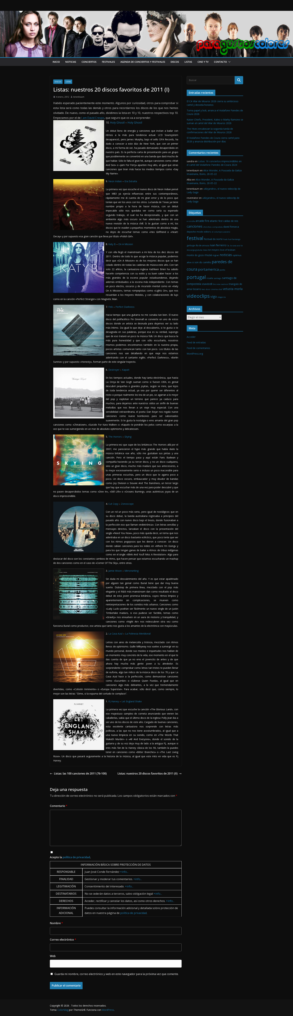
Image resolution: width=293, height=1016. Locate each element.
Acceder (191, 336)
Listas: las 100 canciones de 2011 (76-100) (80, 773)
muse (208, 255)
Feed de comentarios (198, 348)
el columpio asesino (221, 231)
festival (195, 238)
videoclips (198, 296)
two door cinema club (212, 289)
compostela (217, 227)
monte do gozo (195, 255)
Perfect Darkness (124, 306)
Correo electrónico (63, 939)
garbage (191, 245)
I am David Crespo (92, 118)
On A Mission (125, 244)
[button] (229, 61)
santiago (217, 278)
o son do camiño (201, 262)
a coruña (191, 221)
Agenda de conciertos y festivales (142, 61)
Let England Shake (132, 701)
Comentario (58, 806)
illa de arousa (202, 245)
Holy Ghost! (117, 122)
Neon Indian (115, 181)
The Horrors (115, 436)
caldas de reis (230, 221)
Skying (127, 436)
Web (53, 956)
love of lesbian (227, 249)
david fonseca (231, 226)
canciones (194, 226)
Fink (110, 306)
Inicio (56, 61)
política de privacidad (76, 857)
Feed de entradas (196, 342)
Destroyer (113, 369)
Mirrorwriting (131, 570)
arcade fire (202, 221)
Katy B (112, 244)
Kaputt (125, 369)
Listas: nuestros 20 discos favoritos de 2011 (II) (148, 773)
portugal (196, 277)
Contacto (220, 61)
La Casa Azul (115, 633)
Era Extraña (130, 181)
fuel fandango (234, 239)
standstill (207, 284)
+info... (124, 872)
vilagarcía (222, 297)
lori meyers (213, 249)
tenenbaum (78, 96)
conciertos (89, 61)
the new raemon (220, 284)
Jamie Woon (115, 570)
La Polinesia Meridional (138, 633)
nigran (216, 255)
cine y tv (203, 61)
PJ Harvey (113, 701)
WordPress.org (195, 353)
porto (222, 269)
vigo (213, 296)
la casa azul (235, 245)
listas (188, 61)
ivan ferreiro (218, 245)
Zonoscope (127, 503)
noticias (70, 61)
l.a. (228, 245)
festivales (108, 61)
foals (225, 239)
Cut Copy (113, 503)
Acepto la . (70, 857)
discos (175, 61)
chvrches (207, 227)
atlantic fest (216, 221)
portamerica (208, 269)
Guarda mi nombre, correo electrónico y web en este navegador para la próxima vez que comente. (116, 974)
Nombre (56, 923)
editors (207, 231)
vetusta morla (233, 289)
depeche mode (195, 231)
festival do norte (213, 239)
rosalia (210, 278)
